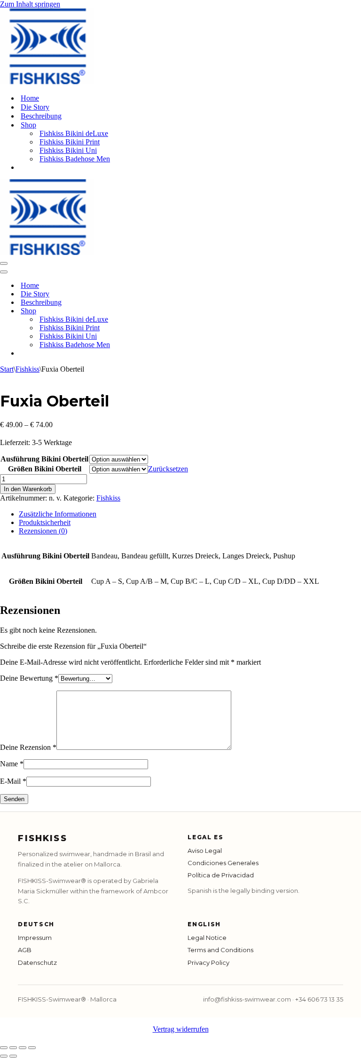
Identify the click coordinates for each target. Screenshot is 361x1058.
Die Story (35, 107)
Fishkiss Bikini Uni (68, 150)
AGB (24, 950)
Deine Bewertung (29, 678)
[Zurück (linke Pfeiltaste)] (4, 1056)
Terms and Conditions (220, 950)
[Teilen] (22, 1047)
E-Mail (13, 781)
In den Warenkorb (28, 489)
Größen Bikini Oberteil (44, 469)
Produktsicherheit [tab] (45, 522)
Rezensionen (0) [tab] (43, 531)
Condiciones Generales (223, 863)
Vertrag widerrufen (181, 1029)
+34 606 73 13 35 (319, 999)
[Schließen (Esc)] (32, 1047)
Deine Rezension (28, 747)
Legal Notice (207, 937)
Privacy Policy (208, 962)
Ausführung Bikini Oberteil (44, 459)
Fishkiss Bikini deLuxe (73, 133)
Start (7, 369)
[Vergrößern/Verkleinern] (4, 1047)
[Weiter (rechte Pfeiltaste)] (13, 1056)
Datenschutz (37, 962)
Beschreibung (41, 116)
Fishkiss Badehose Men (74, 159)
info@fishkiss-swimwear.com (247, 999)
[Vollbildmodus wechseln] (13, 1047)
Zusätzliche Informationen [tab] (57, 514)
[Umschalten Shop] (164, 311)
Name (12, 764)
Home (30, 98)
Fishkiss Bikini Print (69, 142)
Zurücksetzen (168, 469)
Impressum (35, 937)
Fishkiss (27, 369)
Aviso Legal (205, 850)
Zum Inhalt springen (30, 4)
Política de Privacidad (221, 875)
